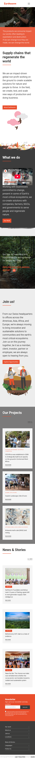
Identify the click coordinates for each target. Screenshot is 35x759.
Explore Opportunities (11, 362)
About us (8, 730)
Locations (8, 737)
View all (30, 422)
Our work (8, 727)
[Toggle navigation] (29, 3)
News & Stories (10, 742)
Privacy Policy (21, 757)
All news (30, 559)
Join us (7, 734)
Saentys (33, 757)
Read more (8, 465)
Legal (16, 757)
